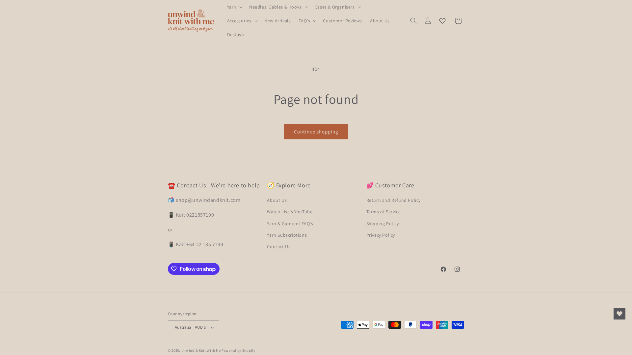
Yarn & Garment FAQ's (290, 223)
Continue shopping (316, 132)
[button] (234, 7)
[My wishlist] (442, 20)
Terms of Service (383, 212)
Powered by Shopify (238, 350)
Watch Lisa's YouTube (289, 212)
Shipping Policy (382, 223)
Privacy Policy (380, 235)
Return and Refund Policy (393, 200)
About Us (277, 200)
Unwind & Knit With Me (201, 350)
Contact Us (278, 246)
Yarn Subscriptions (287, 235)
